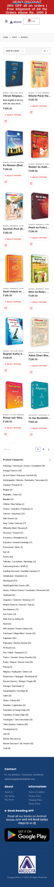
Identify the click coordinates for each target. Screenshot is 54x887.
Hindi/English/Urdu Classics (14, 585)
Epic (5, 552)
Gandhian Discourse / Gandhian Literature (20, 571)
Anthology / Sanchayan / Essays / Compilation (22, 466)
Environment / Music (11, 547)
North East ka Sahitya (12, 619)
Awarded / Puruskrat (11, 485)
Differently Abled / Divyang (13, 528)
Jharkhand (7, 595)
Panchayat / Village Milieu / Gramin (17, 633)
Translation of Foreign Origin (14, 710)
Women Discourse (10, 739)
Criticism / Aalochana (18, 93)
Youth (5, 748)
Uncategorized (9, 729)
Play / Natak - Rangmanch (14, 652)
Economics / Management (13, 538)
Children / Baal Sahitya (12, 504)
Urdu (5, 734)
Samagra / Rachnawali (12, 686)
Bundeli (6, 93)
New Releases (9, 609)
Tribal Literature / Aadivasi (13, 724)
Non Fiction (7, 614)
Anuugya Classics (10, 470)
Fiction (38, 93)
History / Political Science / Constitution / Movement (24, 590)
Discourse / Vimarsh (11, 533)
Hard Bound (8, 581)
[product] (14, 74)
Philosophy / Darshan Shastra (15, 643)
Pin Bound (7, 648)
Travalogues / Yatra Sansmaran (16, 719)
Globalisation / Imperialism (13, 576)
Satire (5, 696)
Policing (6, 667)
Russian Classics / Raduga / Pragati (17, 681)
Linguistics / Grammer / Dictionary (17, 600)
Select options (14, 115)
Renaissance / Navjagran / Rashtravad (18, 676)
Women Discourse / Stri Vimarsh (16, 743)
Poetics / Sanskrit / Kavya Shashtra (17, 657)
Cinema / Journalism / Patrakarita (16, 509)
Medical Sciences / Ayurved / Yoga (17, 605)
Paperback (46, 93)
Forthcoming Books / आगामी (14, 566)
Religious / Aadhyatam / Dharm (15, 672)
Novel (5, 624)
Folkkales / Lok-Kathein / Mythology (17, 561)
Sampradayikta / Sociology (14, 691)
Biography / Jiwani (10, 494)
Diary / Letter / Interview (12, 523)
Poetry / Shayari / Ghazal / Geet (16, 662)
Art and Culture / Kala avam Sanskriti (18, 475)
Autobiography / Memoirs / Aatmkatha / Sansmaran (24, 480)
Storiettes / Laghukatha (12, 705)
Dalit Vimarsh (8, 518)
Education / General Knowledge (16, 542)
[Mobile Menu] (6, 21)
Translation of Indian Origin (14, 715)
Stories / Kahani (9, 700)
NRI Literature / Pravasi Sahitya (16, 628)
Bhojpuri (6, 490)
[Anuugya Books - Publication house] (16, 22)
